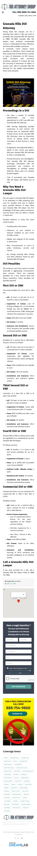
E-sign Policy (26, 673)
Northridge (7, 774)
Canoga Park (25, 758)
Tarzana (20, 784)
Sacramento (15, 804)
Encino (15, 761)
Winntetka (7, 794)
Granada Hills (23, 761)
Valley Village (23, 787)
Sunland (6, 784)
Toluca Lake (28, 784)
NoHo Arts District (22, 768)
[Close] (23, 594)
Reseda (16, 777)
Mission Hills (7, 771)
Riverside (6, 804)
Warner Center (16, 791)
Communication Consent (20, 671)
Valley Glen (14, 787)
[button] (18, 601)
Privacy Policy (7, 832)
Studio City (18, 781)
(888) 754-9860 (29, 12)
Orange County (25, 801)
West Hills (25, 791)
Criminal (24, 797)
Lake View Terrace (9, 768)
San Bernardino (25, 804)
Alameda (26, 794)
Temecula (26, 807)
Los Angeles (7, 801)
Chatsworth (7, 761)
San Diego (7, 807)
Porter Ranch (8, 777)
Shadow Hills (25, 777)
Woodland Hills (16, 794)
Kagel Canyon (8, 764)
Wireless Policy (14, 673)
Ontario (16, 801)
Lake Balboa (18, 764)
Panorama (24, 774)
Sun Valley (26, 781)
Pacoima (15, 774)
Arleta (5, 758)
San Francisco (17, 807)
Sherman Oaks (8, 781)
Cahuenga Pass (14, 758)
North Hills (17, 771)
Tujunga (6, 787)
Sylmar (13, 784)
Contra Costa (16, 797)
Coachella (7, 797)
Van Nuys (6, 791)
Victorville (7, 811)
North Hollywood (28, 771)
